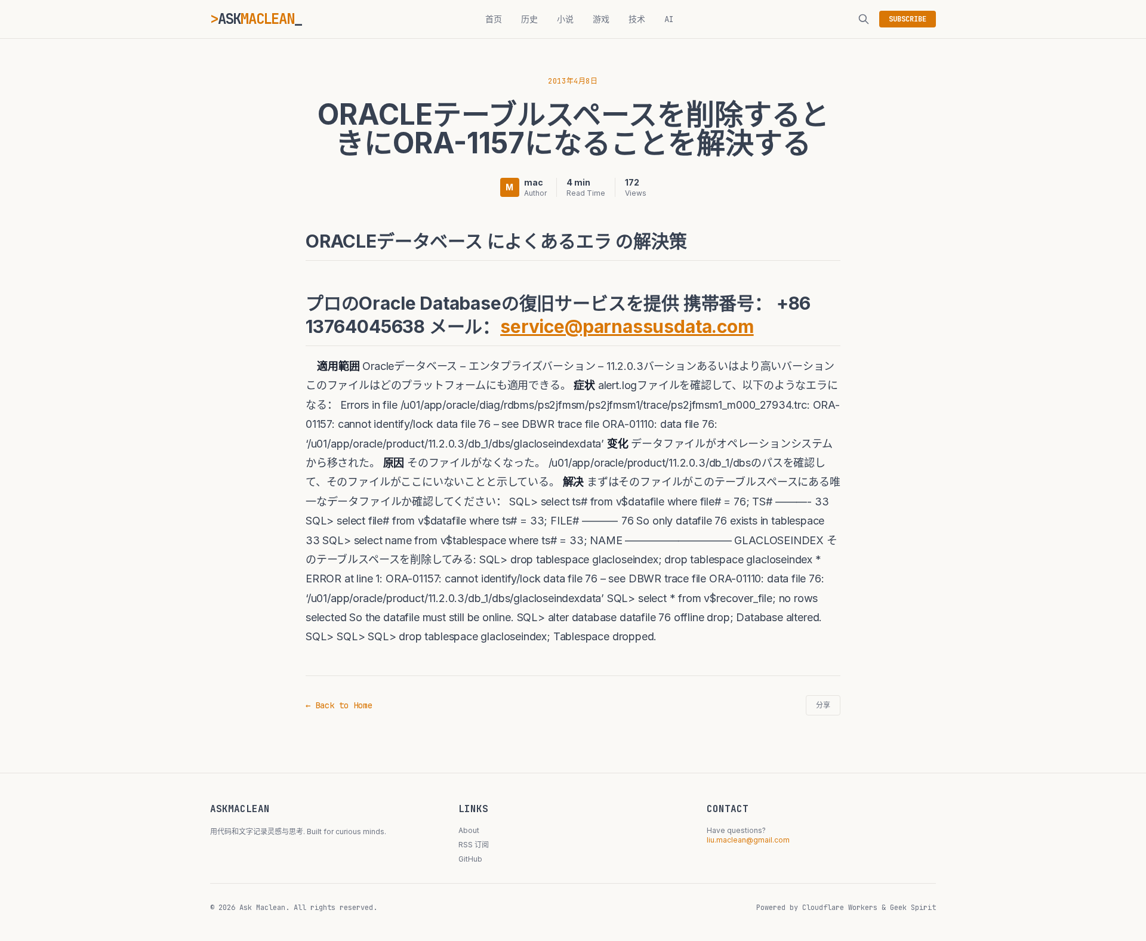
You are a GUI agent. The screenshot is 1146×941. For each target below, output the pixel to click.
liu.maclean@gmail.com (748, 839)
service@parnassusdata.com (627, 326)
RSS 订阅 (473, 844)
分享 (823, 705)
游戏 (601, 19)
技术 (637, 19)
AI (669, 19)
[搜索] (864, 19)
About (468, 830)
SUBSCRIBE (907, 19)
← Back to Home (339, 705)
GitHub (470, 858)
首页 (493, 19)
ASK (256, 19)
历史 (529, 19)
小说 (565, 19)
